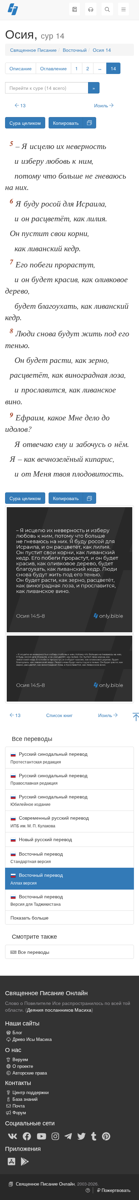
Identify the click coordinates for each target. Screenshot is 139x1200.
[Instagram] (55, 1136)
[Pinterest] (106, 1136)
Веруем (20, 1059)
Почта (18, 1106)
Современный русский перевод (49, 821)
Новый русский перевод (45, 839)
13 (22, 105)
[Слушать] (90, 9)
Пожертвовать (115, 1190)
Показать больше (29, 917)
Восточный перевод (36, 857)
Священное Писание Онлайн (45, 1184)
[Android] (25, 1161)
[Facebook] (27, 1136)
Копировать (66, 122)
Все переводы (33, 951)
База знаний (24, 1099)
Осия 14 (102, 49)
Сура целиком (25, 122)
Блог (17, 1032)
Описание (20, 68)
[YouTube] (41, 1136)
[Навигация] (123, 9)
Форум (19, 1113)
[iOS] (11, 1161)
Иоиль (101, 105)
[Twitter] (81, 1136)
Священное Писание (33, 49)
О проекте (22, 1066)
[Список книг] (74, 9)
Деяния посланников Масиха (59, 1009)
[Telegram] (68, 1136)
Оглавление (53, 68)
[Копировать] (89, 122)
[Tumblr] (93, 1136)
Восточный (75, 49)
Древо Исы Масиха (32, 1039)
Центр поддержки (30, 1092)
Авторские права (29, 1073)
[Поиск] (107, 9)
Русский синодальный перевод (48, 757)
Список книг (59, 715)
